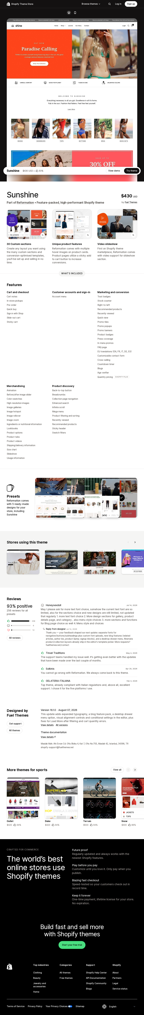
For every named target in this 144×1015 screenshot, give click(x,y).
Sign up (131, 4)
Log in (118, 4)
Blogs (89, 988)
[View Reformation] (104, 498)
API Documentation (96, 978)
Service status (119, 988)
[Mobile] (75, 12)
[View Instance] (69, 498)
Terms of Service (15, 1006)
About (115, 972)
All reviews (14, 638)
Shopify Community (96, 983)
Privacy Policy (35, 1006)
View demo (114, 170)
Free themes (66, 978)
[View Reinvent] (86, 498)
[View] (23, 562)
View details (47, 725)
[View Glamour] (51, 498)
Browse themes (90, 4)
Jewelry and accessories (39, 985)
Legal (115, 983)
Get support (15, 723)
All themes (14, 730)
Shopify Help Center (96, 972)
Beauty (36, 978)
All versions (62, 725)
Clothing (37, 972)
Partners (116, 978)
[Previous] (128, 542)
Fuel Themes (131, 202)
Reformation (25, 202)
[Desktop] (69, 12)
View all (117, 769)
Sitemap (80, 1006)
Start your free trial (72, 945)
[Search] (109, 4)
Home (36, 991)
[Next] (135, 542)
